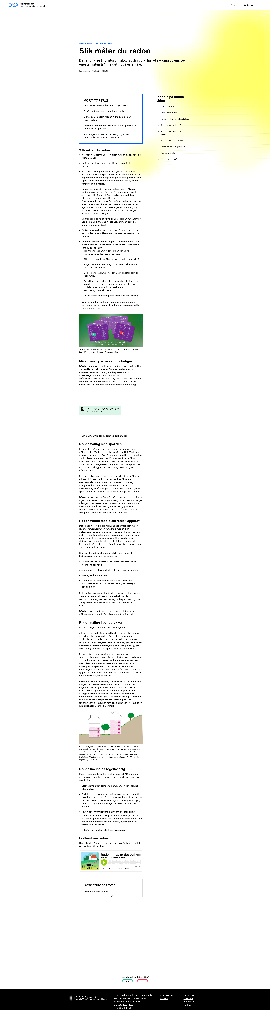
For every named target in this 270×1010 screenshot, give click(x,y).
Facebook (189, 995)
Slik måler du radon (104, 43)
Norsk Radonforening (113, 201)
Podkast (188, 1005)
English (234, 5)
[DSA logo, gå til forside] (23, 5)
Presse (164, 998)
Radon (89, 43)
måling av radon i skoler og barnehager (106, 436)
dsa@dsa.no (129, 1005)
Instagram (189, 1001)
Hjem (81, 43)
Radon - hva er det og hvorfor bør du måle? (117, 843)
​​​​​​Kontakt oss (166, 995)
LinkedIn (188, 998)
